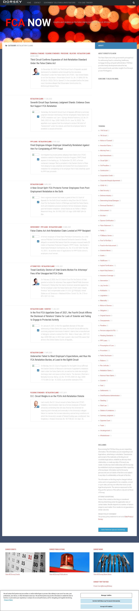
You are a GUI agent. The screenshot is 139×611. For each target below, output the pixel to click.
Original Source (105, 316)
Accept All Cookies (106, 606)
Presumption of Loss (107, 346)
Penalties (103, 326)
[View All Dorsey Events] (25, 572)
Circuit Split (104, 161)
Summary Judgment (106, 416)
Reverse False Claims (107, 376)
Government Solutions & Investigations (59, 3)
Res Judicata (104, 366)
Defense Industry (105, 196)
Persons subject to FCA (107, 331)
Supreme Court (105, 421)
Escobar (103, 216)
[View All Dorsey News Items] (114, 572)
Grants (102, 256)
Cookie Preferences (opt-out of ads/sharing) (113, 529)
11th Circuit (103, 131)
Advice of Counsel (106, 141)
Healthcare (103, 261)
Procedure (103, 351)
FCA (28, 22)
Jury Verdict (104, 286)
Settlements (104, 391)
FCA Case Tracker (85, 3)
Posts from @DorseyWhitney (103, 586)
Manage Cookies (106, 595)
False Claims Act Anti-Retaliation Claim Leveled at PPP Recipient (60, 230)
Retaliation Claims (106, 371)
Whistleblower (105, 436)
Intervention (104, 281)
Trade (102, 426)
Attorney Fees (104, 151)
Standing (103, 401)
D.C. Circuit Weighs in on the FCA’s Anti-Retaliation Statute (57, 396)
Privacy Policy (8, 600)
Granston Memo (105, 251)
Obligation (103, 311)
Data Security (104, 191)
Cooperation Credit (106, 176)
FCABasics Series (106, 236)
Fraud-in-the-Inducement (108, 246)
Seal (101, 386)
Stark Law (103, 406)
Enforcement (104, 211)
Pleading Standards (106, 336)
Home (29, 3)
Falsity (102, 231)
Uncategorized (105, 431)
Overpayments (105, 321)
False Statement (105, 226)
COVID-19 (103, 186)
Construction (104, 171)
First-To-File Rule (105, 241)
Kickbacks (103, 291)
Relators (103, 361)
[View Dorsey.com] (12, 4)
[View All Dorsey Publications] (69, 572)
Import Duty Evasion (106, 271)
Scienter (103, 381)
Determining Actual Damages (109, 201)
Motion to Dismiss (106, 306)
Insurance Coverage (106, 276)
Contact (37, 3)
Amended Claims (105, 146)
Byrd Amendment (105, 156)
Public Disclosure (106, 356)
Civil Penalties (104, 166)
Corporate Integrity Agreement (110, 181)
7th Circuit (103, 136)
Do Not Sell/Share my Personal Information (106, 601)
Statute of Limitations (107, 411)
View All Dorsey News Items (102, 574)
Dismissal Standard (106, 206)
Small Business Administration (110, 396)
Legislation (103, 296)
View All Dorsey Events (12, 574)
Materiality (103, 301)
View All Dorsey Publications (59, 574)
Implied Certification (106, 266)
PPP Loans (103, 341)
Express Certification (107, 221)
